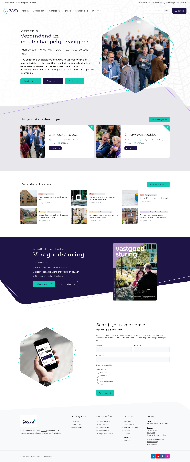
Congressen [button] (52, 81)
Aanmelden (103, 393)
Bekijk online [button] (65, 284)
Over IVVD (155, 3)
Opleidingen (77, 424)
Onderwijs (45, 49)
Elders (102, 384)
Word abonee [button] (43, 284)
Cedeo (43, 431)
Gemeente (103, 373)
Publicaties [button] (73, 81)
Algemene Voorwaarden (155, 439)
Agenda (25, 11)
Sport (24, 53)
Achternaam (138, 345)
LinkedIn (127, 431)
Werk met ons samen (131, 427)
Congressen (54, 11)
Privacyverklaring (152, 442)
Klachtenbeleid (152, 444)
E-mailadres (100, 355)
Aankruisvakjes (101, 370)
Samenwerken (142, 3)
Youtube (127, 440)
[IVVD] (11, 10)
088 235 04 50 (152, 430)
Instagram (127, 437)
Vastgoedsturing (104, 421)
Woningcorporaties (76, 49)
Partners (67, 11)
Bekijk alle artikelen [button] (157, 184)
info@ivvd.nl (151, 433)
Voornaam (99, 345)
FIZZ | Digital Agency (46, 456)
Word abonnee (103, 431)
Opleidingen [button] (29, 81)
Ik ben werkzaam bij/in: (104, 365)
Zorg (57, 49)
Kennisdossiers (81, 11)
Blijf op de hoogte (169, 3)
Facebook (127, 434)
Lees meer (54, 148)
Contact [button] (181, 11)
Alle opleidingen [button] (158, 120)
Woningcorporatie (106, 381)
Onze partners (129, 424)
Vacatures (183, 3)
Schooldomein (103, 424)
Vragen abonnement (105, 434)
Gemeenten (28, 49)
